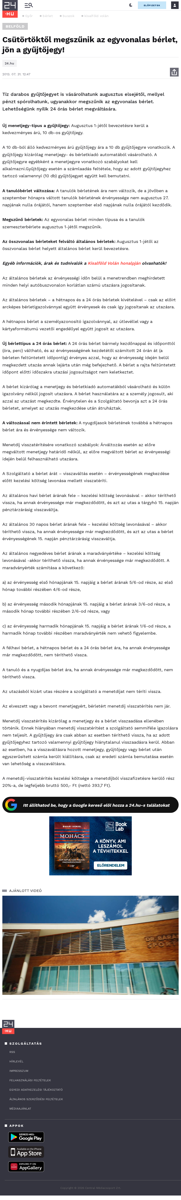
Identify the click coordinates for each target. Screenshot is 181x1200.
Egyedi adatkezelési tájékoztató (36, 1089)
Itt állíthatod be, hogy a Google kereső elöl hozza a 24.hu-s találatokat (96, 805)
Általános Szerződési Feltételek (36, 1099)
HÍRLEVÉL (16, 1061)
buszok (68, 16)
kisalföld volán (96, 16)
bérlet (48, 16)
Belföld (15, 26)
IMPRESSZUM (18, 1071)
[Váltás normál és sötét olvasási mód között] (131, 5)
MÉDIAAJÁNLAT (20, 1108)
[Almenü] (28, 5)
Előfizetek (152, 5)
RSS (12, 1052)
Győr (29, 16)
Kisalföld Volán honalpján (114, 263)
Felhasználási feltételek (30, 1080)
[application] (90, 945)
